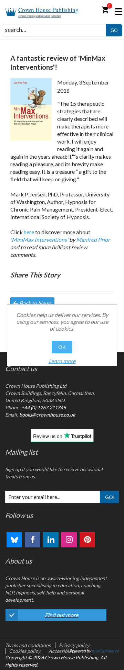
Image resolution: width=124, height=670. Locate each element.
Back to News (34, 303)
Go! (110, 497)
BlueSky (14, 539)
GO (114, 30)
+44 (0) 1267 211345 (43, 407)
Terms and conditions (28, 645)
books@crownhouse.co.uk (47, 415)
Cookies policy (24, 651)
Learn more (62, 360)
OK (62, 347)
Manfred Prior (93, 239)
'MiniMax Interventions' (39, 239)
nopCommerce (105, 651)
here (29, 232)
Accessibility (62, 651)
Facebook (32, 539)
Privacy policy (74, 645)
